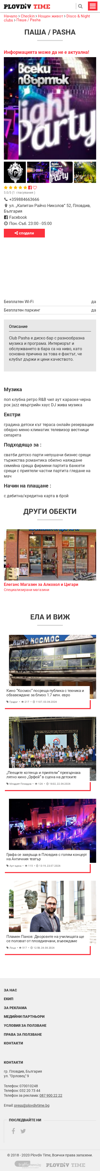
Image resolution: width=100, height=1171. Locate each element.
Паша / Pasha (28, 20)
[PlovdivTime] (30, 1163)
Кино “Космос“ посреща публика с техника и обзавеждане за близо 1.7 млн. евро (45, 693)
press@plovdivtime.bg (31, 1105)
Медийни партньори (24, 1016)
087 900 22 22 (50, 1095)
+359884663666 (24, 199)
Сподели (26, 233)
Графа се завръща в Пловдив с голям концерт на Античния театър (46, 857)
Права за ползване (23, 1034)
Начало (11, 16)
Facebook (18, 217)
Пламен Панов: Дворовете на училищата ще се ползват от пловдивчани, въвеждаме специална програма (45, 939)
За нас (10, 990)
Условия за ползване (25, 1025)
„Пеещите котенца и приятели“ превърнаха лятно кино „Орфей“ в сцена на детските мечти (43, 775)
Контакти (13, 1043)
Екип (8, 999)
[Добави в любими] (35, 187)
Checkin (28, 16)
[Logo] (27, 6)
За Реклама (15, 1008)
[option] (50, 561)
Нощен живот (50, 16)
